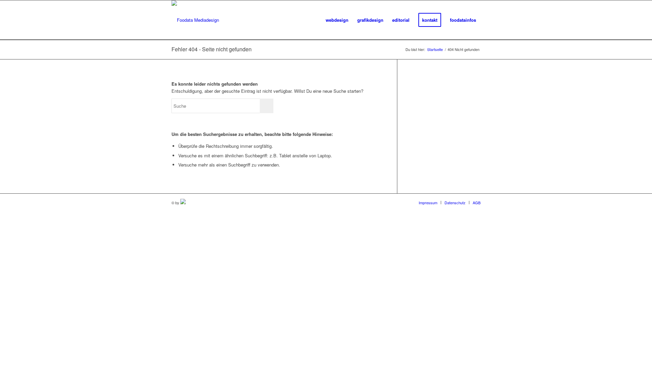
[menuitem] (337, 20)
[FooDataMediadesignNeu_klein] (195, 20)
